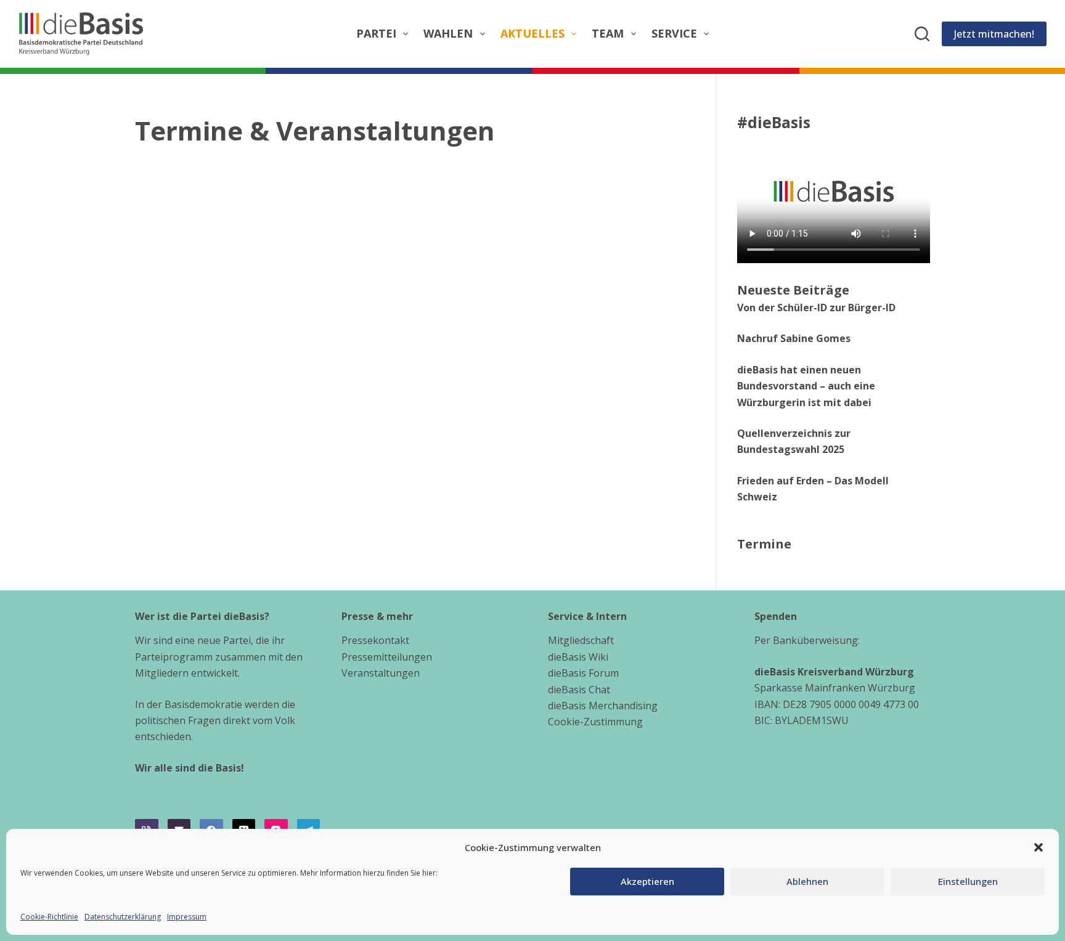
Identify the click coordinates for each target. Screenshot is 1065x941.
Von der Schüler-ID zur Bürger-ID (816, 307)
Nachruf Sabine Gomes (794, 338)
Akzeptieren (647, 881)
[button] (1038, 847)
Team (608, 33)
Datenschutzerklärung (122, 916)
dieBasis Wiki (578, 657)
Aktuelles (532, 33)
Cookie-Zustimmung (595, 721)
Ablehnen (807, 881)
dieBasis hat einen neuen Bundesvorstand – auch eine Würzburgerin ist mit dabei (806, 386)
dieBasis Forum (583, 673)
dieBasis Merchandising (603, 705)
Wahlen (448, 33)
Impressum (186, 916)
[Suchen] (922, 33)
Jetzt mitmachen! (994, 34)
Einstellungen (968, 881)
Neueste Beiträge (793, 290)
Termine (764, 544)
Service (674, 33)
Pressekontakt (375, 640)
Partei (376, 33)
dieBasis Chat (579, 689)
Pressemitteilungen (386, 657)
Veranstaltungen (380, 673)
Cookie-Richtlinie (49, 916)
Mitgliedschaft (581, 640)
